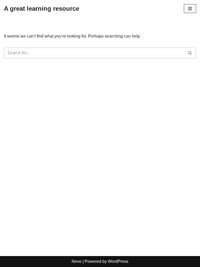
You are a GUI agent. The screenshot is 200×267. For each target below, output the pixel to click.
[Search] (190, 52)
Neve (77, 261)
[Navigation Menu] (190, 8)
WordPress (118, 261)
